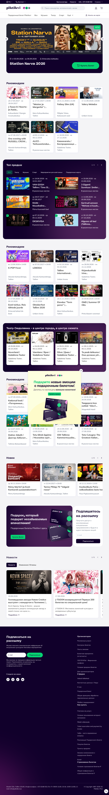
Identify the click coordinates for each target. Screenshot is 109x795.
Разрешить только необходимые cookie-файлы (54, 413)
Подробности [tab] (54, 381)
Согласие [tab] (23, 381)
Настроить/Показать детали (53, 408)
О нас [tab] (86, 381)
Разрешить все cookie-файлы (54, 403)
